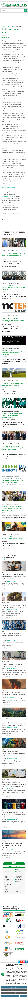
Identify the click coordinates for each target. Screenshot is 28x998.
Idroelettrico (18, 871)
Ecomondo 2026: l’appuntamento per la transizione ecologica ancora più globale (13, 287)
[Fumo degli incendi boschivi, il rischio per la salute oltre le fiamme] (14, 684)
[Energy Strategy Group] (8, 920)
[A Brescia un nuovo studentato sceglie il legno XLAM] (14, 655)
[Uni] (20, 926)
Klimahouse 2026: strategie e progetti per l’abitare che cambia (12, 537)
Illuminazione (19, 873)
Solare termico (19, 884)
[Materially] (8, 926)
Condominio (7, 882)
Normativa (18, 881)
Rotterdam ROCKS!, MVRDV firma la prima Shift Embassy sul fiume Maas (14, 606)
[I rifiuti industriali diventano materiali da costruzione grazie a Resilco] (14, 625)
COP (6, 886)
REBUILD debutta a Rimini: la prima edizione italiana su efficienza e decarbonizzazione (13, 255)
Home (3, 26)
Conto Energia (8, 884)
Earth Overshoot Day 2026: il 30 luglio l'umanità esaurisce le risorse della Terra (13, 754)
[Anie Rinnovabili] (8, 914)
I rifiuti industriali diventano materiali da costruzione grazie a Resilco (12, 636)
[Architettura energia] (8, 937)
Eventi (7, 26)
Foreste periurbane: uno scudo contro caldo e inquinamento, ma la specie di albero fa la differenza (13, 723)
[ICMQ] (20, 920)
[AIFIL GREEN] (20, 948)
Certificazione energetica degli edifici (8, 876)
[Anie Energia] (20, 931)
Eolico (17, 869)
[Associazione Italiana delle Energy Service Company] (20, 937)
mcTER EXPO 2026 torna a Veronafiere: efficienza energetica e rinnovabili (13, 320)
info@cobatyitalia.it (7, 196)
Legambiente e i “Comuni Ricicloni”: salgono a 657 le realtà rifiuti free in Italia (13, 815)
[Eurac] (20, 943)
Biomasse (7, 873)
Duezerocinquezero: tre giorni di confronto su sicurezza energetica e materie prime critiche (13, 447)
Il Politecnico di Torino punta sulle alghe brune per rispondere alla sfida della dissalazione (14, 577)
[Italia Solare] (8, 943)
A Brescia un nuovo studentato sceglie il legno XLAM (12, 665)
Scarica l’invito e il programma (10, 187)
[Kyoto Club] (8, 931)
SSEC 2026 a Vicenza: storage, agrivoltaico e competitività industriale (12, 352)
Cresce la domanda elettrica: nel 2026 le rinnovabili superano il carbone (12, 845)
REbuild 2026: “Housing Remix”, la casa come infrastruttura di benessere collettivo (13, 415)
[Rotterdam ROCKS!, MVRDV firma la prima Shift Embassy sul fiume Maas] (14, 596)
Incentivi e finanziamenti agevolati (19, 876)
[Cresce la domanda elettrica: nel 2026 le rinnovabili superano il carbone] (14, 834)
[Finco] (8, 948)
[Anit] (20, 914)
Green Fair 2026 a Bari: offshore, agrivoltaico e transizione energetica (12, 385)
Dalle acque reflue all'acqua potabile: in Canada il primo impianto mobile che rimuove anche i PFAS (14, 784)
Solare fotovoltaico (20, 883)
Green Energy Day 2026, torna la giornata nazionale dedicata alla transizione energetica (12, 480)
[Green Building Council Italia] (8, 954)
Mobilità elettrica (19, 879)
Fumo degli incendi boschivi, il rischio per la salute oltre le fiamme (13, 693)
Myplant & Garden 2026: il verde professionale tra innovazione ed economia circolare (12, 508)
